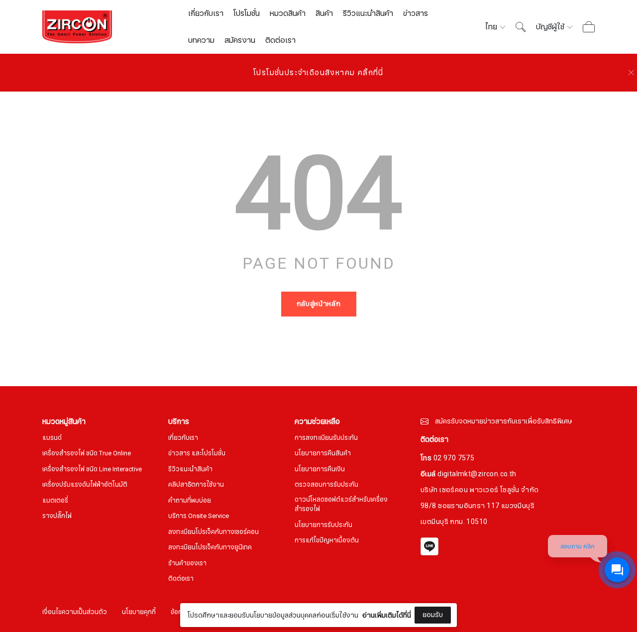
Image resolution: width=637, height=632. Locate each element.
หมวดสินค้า (288, 13)
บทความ (201, 40)
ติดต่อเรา (280, 40)
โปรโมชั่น (246, 13)
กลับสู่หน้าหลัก (319, 304)
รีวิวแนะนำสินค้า (368, 13)
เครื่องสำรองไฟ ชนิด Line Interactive (92, 469)
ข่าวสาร (415, 13)
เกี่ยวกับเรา (205, 13)
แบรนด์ (52, 438)
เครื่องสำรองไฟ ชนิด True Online (86, 453)
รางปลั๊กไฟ (57, 516)
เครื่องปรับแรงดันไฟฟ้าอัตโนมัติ (84, 485)
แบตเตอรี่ (55, 501)
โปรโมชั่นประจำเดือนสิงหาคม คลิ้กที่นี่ (318, 72)
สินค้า (324, 13)
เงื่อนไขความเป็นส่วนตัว (74, 612)
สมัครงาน (239, 40)
